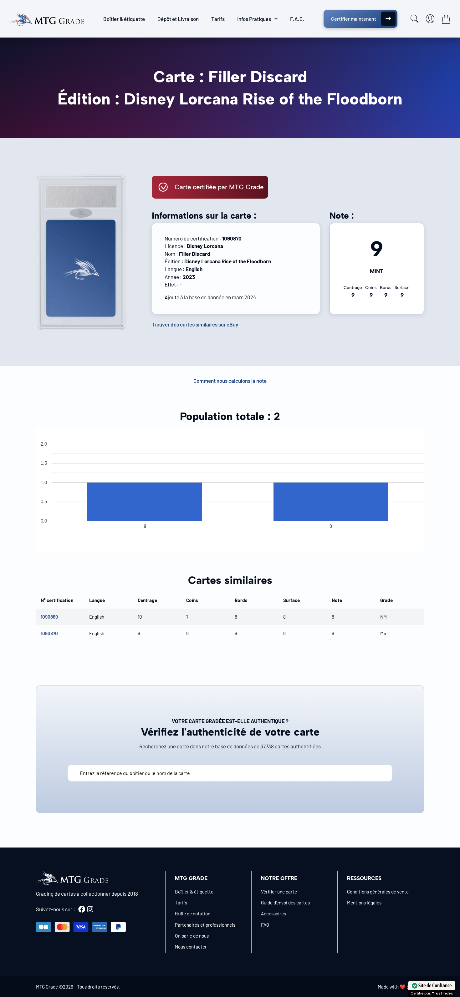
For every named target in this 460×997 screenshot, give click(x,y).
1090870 (49, 633)
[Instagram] (90, 909)
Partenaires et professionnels (205, 925)
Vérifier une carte (279, 891)
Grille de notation (192, 913)
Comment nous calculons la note (230, 380)
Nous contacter (191, 946)
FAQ (265, 925)
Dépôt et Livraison (178, 19)
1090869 (49, 617)
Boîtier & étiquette (124, 19)
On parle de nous (192, 936)
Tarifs (218, 19)
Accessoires (273, 913)
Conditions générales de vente (378, 891)
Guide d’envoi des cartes (285, 902)
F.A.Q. (297, 19)
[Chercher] (414, 18)
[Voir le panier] (446, 19)
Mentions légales (364, 902)
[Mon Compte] (430, 18)
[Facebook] (81, 909)
